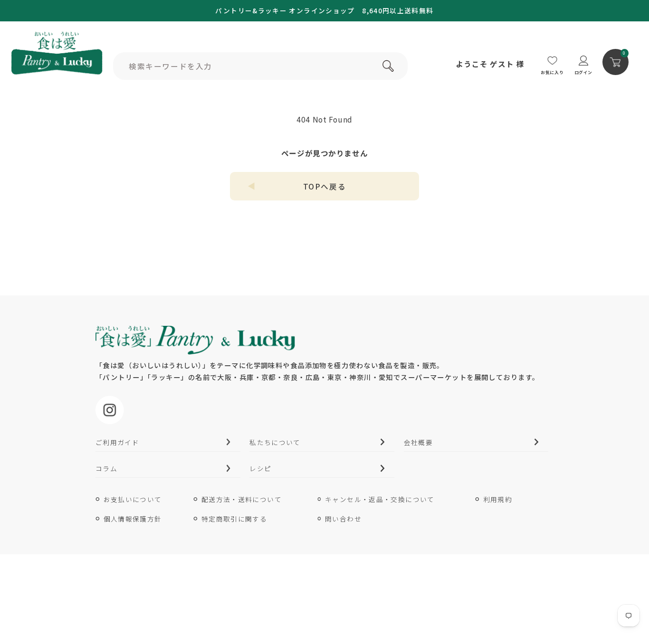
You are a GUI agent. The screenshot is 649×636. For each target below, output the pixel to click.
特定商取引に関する (234, 518)
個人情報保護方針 (133, 518)
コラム (106, 468)
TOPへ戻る (324, 186)
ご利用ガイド (117, 442)
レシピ (260, 468)
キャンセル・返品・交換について (380, 499)
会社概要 (418, 442)
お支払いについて (133, 499)
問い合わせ (343, 518)
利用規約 (497, 499)
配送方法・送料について (241, 499)
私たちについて (275, 442)
